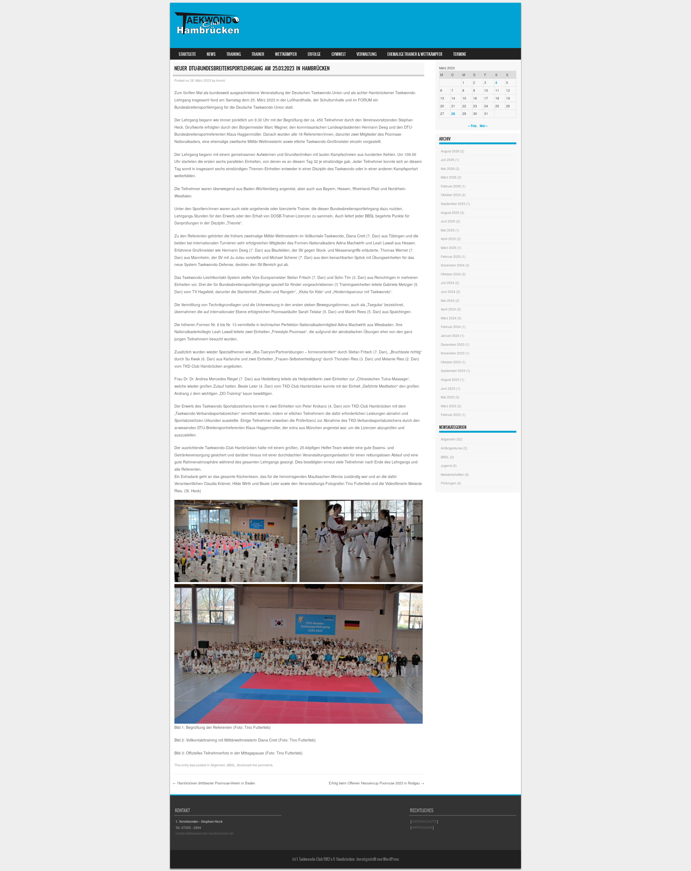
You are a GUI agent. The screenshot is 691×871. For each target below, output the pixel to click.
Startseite (187, 54)
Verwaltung (367, 54)
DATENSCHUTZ (424, 821)
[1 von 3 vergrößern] (290, 507)
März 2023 (448, 406)
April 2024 (448, 309)
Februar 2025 (451, 256)
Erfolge (314, 54)
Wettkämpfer (286, 54)
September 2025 (453, 203)
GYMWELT (338, 54)
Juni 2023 (448, 388)
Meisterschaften (452, 474)
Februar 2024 (451, 326)
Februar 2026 (451, 186)
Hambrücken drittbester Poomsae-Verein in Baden (214, 782)
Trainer (258, 54)
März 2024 (448, 318)
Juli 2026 (447, 159)
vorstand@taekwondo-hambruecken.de (204, 833)
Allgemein (218, 765)
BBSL (231, 765)
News (211, 54)
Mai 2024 (448, 300)
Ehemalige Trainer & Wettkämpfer (414, 54)
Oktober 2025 (451, 194)
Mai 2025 (448, 230)
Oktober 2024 (451, 274)
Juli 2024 (447, 282)
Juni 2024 (448, 291)
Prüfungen (448, 483)
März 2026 (448, 177)
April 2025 (448, 238)
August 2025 (450, 212)
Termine (459, 54)
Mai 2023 (448, 397)
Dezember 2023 (453, 344)
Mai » (484, 125)
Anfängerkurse (451, 448)
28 (453, 113)
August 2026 (450, 151)
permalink (265, 765)
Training (233, 54)
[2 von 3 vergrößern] (415, 507)
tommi (220, 80)
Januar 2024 (450, 335)
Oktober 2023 (451, 362)
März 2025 (448, 247)
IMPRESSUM (422, 827)
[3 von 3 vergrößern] (415, 591)
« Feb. (472, 125)
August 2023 (450, 379)
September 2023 (453, 370)
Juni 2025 (448, 221)
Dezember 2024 (453, 265)
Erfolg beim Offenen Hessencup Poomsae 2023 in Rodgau (376, 782)
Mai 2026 (448, 168)
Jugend (446, 465)
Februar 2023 (451, 414)
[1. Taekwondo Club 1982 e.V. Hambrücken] (208, 40)
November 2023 (453, 353)
